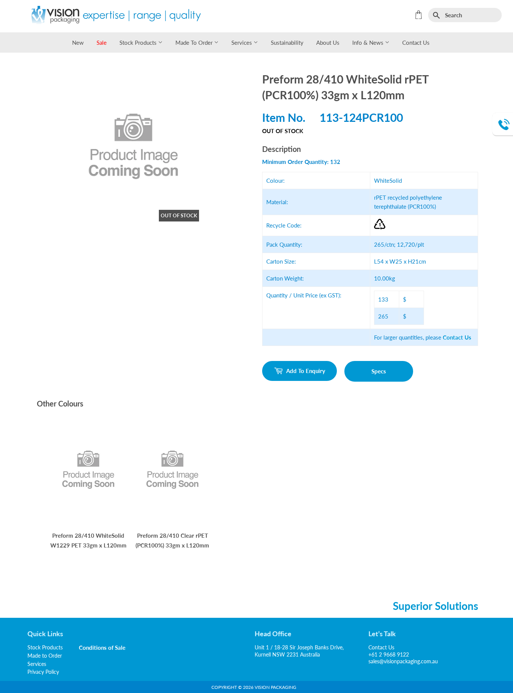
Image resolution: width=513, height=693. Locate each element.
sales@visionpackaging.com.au (403, 661)
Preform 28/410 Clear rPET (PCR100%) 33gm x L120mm (172, 540)
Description (281, 148)
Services (242, 42)
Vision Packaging (275, 687)
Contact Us (416, 42)
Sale (102, 42)
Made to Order (194, 42)
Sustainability (287, 42)
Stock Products (138, 42)
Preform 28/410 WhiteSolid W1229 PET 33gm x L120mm (88, 540)
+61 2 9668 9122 (388, 654)
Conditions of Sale (102, 647)
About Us (327, 42)
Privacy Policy (43, 672)
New (78, 42)
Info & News (368, 42)
